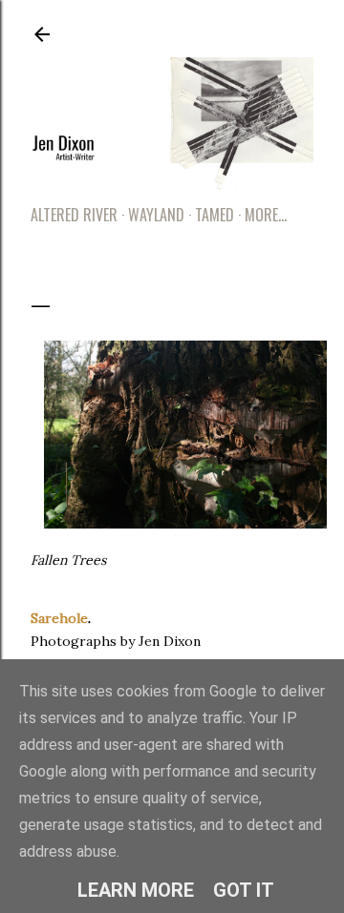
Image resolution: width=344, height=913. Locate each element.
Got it (243, 890)
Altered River (74, 214)
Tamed (214, 214)
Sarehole (59, 618)
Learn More (135, 890)
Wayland (156, 214)
